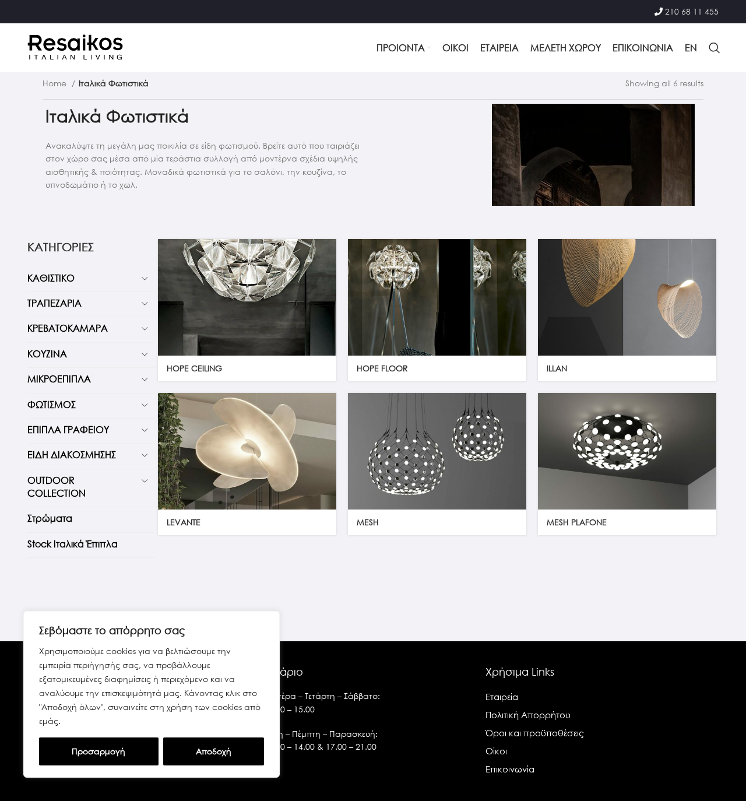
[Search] (714, 47)
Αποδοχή (213, 751)
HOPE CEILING (194, 368)
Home (56, 83)
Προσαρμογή (98, 751)
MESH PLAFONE (577, 522)
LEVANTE (183, 522)
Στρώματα (49, 518)
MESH (368, 522)
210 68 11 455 (692, 11)
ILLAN (557, 368)
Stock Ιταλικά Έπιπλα (72, 543)
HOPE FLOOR (382, 368)
